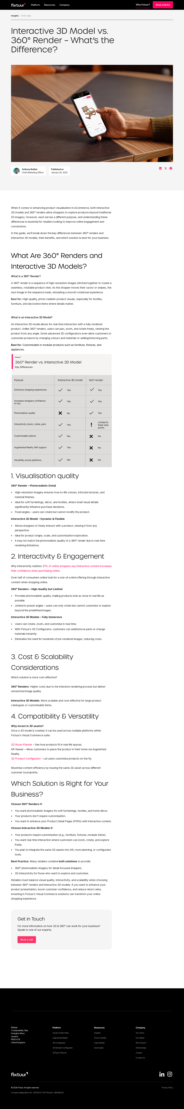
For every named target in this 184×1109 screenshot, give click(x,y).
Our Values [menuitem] (140, 1038)
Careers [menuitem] (139, 1053)
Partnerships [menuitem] (141, 1048)
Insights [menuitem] (97, 1033)
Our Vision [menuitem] (140, 1033)
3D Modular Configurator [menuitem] (63, 1048)
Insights (15, 16)
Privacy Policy (167, 1087)
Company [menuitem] (65, 4)
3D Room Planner (21, 744)
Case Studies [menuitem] (99, 1043)
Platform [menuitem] (35, 4)
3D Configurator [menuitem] (59, 1043)
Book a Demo (163, 4)
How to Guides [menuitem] (100, 1038)
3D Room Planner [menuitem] (60, 1053)
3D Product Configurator (26, 758)
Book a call (26, 939)
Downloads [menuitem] (98, 1048)
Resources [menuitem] (49, 4)
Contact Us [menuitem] (140, 1058)
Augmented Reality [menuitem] (60, 1038)
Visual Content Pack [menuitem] (61, 1033)
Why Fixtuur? (143, 4)
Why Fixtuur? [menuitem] (141, 1043)
